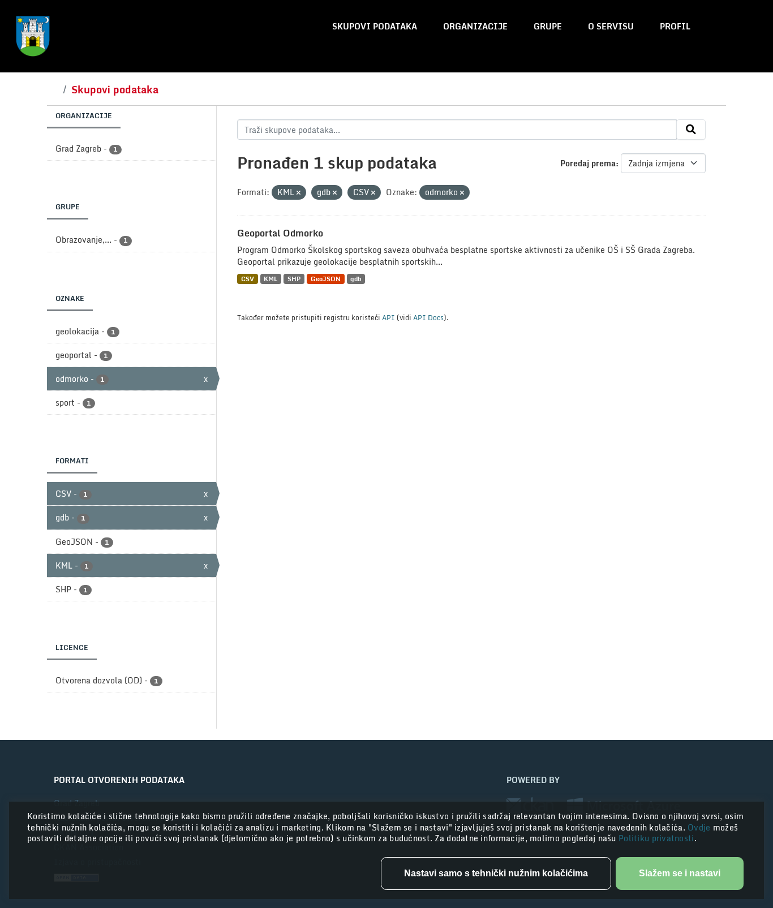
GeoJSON (326, 278)
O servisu (611, 26)
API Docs (428, 317)
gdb (355, 278)
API (388, 317)
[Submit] (691, 129)
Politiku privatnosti (656, 838)
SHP (293, 278)
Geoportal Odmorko (280, 233)
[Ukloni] (298, 193)
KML (270, 278)
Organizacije (475, 26)
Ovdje (700, 827)
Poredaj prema (588, 163)
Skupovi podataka (374, 26)
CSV (247, 278)
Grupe (548, 26)
